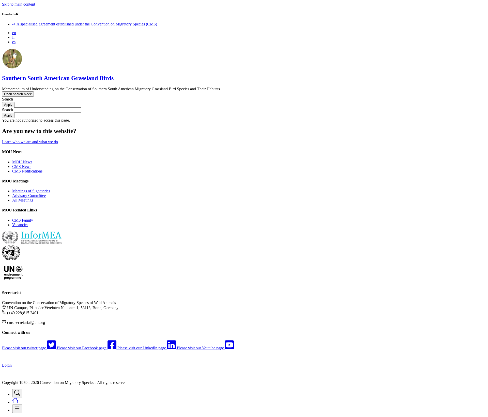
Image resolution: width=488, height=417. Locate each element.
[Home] (12, 67)
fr (13, 37)
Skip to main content (18, 4)
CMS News (21, 166)
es (14, 42)
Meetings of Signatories (31, 191)
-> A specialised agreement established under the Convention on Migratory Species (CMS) (84, 24)
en (14, 33)
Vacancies (20, 225)
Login (7, 365)
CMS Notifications (27, 171)
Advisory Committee (29, 195)
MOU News (22, 162)
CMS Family (22, 220)
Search (7, 99)
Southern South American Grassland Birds (58, 78)
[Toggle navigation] (17, 393)
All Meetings (22, 200)
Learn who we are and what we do (30, 142)
